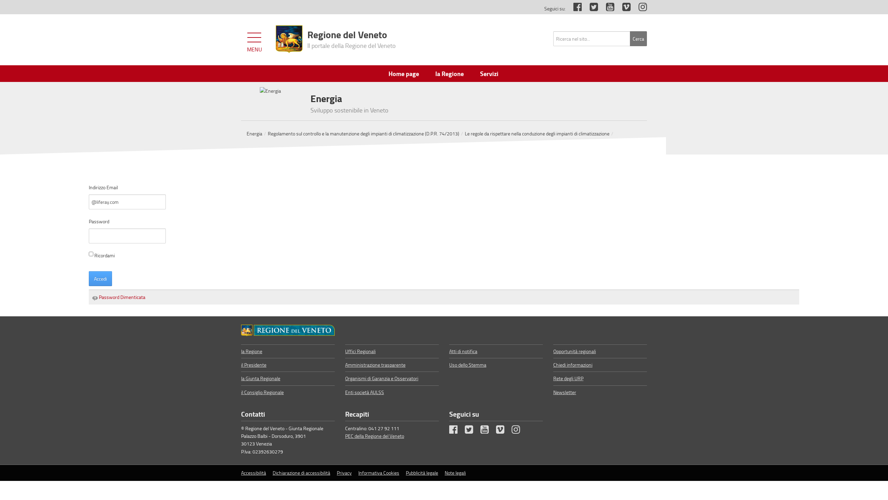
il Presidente (253, 364)
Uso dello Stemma (467, 364)
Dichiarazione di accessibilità (301, 472)
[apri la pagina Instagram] (639, 8)
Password (99, 221)
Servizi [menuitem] (489, 73)
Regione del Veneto (351, 38)
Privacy (344, 472)
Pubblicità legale (422, 472)
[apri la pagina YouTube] (606, 8)
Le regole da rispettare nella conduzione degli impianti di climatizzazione (537, 133)
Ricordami (104, 255)
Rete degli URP (568, 378)
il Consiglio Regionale (262, 392)
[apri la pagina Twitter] (590, 8)
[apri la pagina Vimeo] (623, 8)
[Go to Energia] (288, 330)
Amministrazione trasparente (375, 364)
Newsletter (564, 392)
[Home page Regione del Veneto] (289, 39)
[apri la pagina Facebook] (574, 8)
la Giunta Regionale (260, 378)
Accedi (100, 278)
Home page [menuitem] (403, 73)
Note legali (455, 472)
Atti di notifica (463, 351)
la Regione (251, 351)
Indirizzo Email (103, 187)
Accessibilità (253, 472)
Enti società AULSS (364, 392)
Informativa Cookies (378, 472)
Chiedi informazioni (572, 364)
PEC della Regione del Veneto (374, 436)
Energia (254, 133)
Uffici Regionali (360, 351)
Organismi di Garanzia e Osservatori (381, 378)
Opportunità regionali (574, 351)
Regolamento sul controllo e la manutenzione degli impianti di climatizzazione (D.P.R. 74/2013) (363, 133)
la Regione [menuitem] (449, 73)
